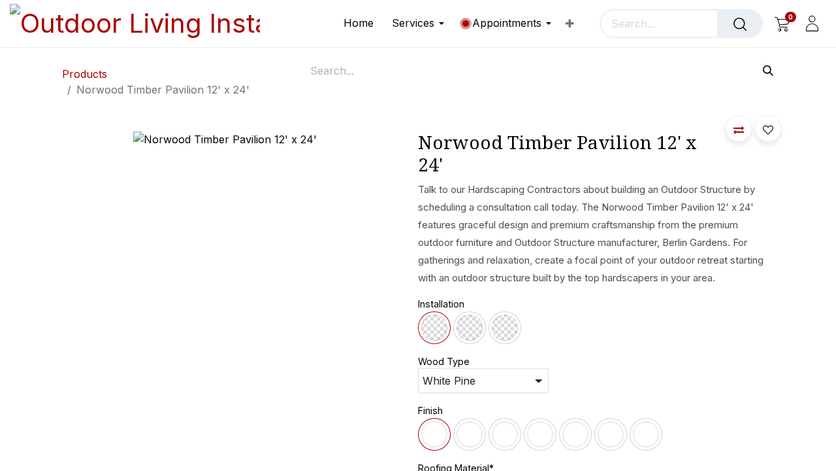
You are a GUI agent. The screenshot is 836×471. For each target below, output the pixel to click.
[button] (739, 129)
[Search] (740, 23)
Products (84, 73)
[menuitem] (363, 23)
